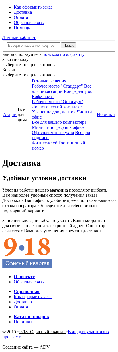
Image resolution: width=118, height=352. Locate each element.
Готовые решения (49, 80)
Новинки (106, 114)
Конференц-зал (78, 91)
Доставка (23, 12)
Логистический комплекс (57, 106)
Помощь (22, 27)
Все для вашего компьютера (59, 122)
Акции (10, 114)
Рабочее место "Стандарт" (57, 86)
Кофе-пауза (43, 96)
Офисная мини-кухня (53, 132)
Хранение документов (54, 111)
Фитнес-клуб (44, 142)
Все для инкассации (61, 89)
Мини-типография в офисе (58, 127)
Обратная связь (29, 22)
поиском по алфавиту (63, 54)
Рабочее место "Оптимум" (57, 101)
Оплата (21, 17)
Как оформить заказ (33, 7)
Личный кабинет (19, 37)
